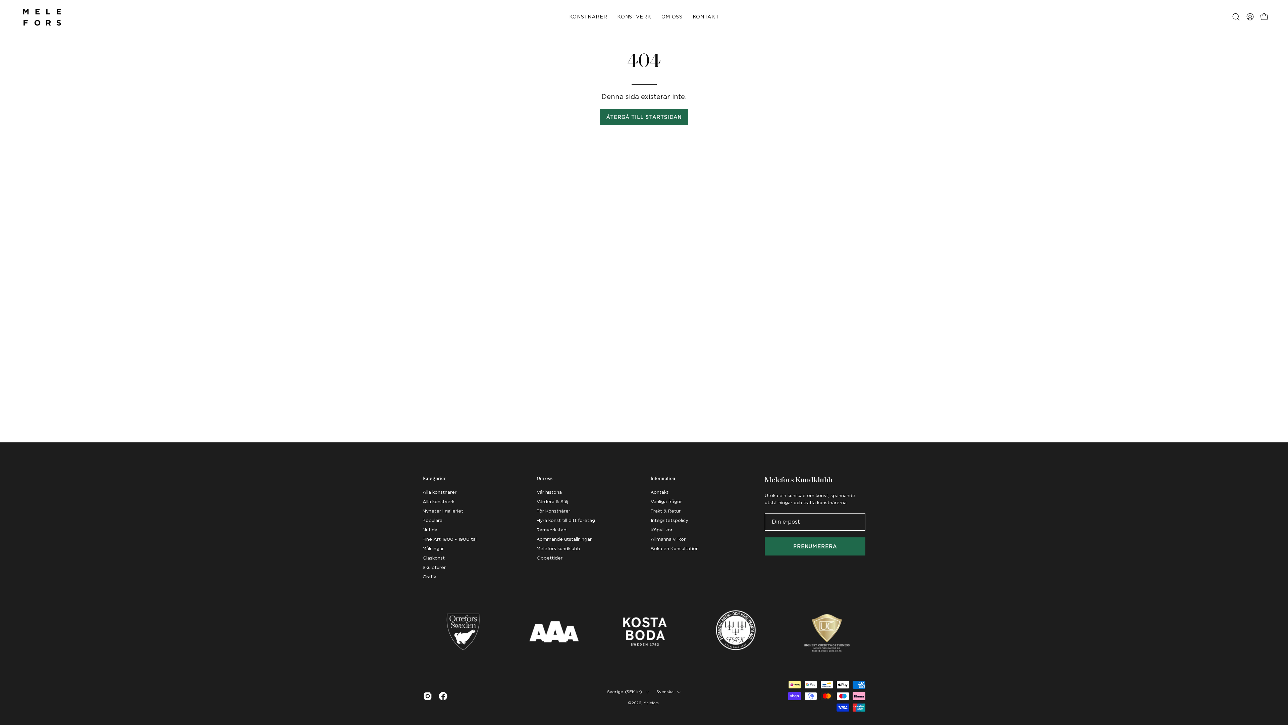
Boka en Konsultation (675, 548)
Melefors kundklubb (558, 548)
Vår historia (549, 492)
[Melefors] (42, 17)
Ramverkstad (552, 529)
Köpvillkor (662, 529)
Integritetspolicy (669, 520)
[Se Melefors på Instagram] (428, 696)
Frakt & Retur (666, 511)
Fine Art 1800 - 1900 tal (450, 539)
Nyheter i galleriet (443, 511)
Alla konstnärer (440, 492)
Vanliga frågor (666, 501)
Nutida (430, 529)
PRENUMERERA (815, 546)
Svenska (665, 691)
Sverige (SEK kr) (624, 691)
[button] (1236, 17)
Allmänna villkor (668, 539)
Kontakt (659, 492)
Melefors (650, 703)
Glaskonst (434, 558)
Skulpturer (434, 567)
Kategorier (434, 478)
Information (663, 478)
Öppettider (549, 558)
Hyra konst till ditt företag (566, 520)
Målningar (433, 548)
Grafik (429, 576)
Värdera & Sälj (552, 501)
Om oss (544, 478)
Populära (432, 520)
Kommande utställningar (564, 539)
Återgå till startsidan (644, 117)
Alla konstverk (438, 501)
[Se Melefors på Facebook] (443, 696)
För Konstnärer (553, 511)
